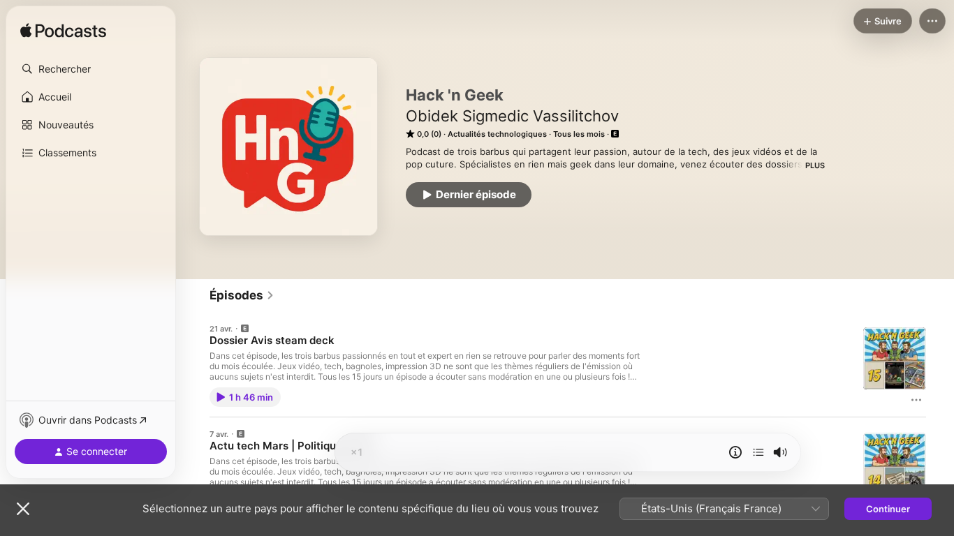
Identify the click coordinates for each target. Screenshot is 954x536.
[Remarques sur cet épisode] (735, 452)
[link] (242, 295)
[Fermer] (23, 508)
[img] (63, 31)
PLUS (815, 165)
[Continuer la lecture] (758, 452)
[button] (90, 69)
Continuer (888, 508)
